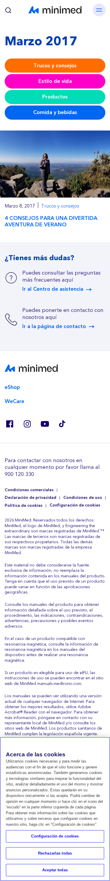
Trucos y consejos (55, 65)
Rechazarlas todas (55, 853)
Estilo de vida (55, 81)
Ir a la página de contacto (54, 326)
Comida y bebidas (55, 112)
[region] (55, 809)
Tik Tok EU (62, 424)
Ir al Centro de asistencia (52, 289)
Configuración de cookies (75, 505)
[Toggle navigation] (99, 10)
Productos (55, 96)
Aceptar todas (55, 870)
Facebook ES (9, 424)
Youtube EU (44, 424)
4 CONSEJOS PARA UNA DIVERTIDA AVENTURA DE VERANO (51, 221)
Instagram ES (27, 424)
